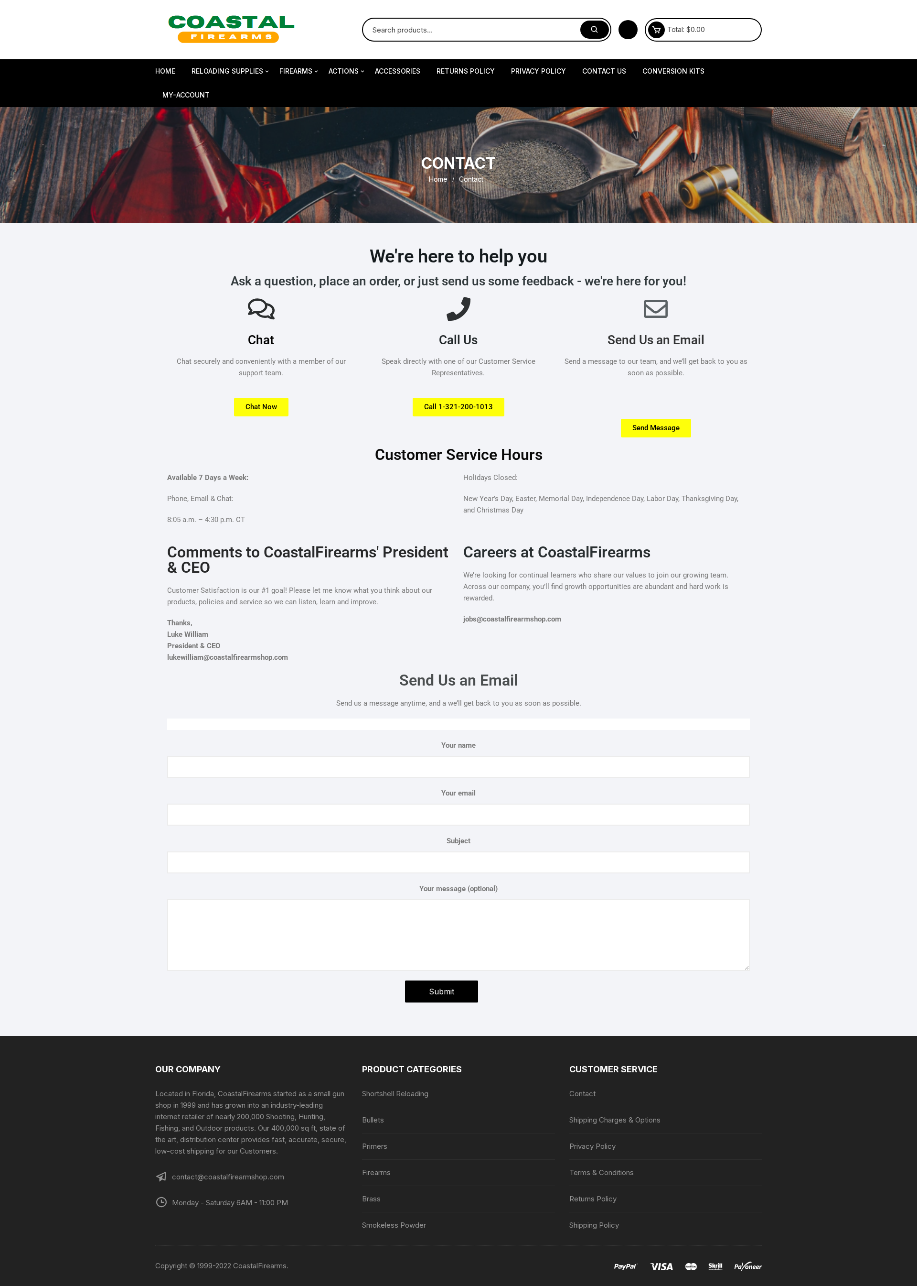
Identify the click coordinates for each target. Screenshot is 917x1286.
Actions (344, 71)
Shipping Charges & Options (615, 1119)
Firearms (295, 71)
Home (165, 71)
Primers (374, 1146)
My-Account (186, 95)
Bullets (373, 1119)
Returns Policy (466, 71)
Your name (458, 745)
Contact (582, 1093)
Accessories (397, 71)
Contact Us (604, 71)
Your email (458, 793)
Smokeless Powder (394, 1225)
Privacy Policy (538, 71)
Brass (371, 1198)
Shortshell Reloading (395, 1093)
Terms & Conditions (601, 1172)
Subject (458, 841)
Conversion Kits (673, 71)
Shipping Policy (594, 1225)
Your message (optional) (458, 888)
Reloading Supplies (227, 71)
